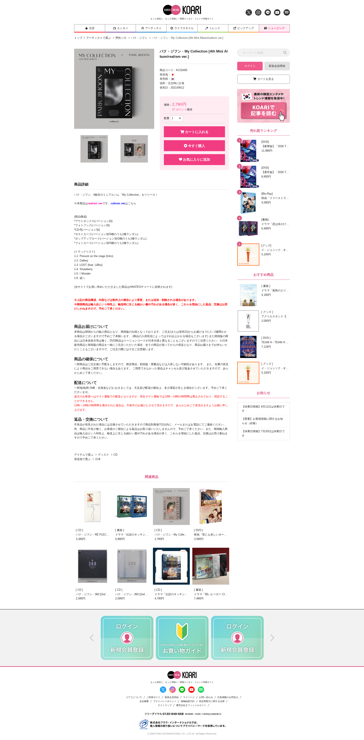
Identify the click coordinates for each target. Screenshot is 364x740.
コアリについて (134, 697)
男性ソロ (120, 37)
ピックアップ (245, 28)
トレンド (214, 28)
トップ (78, 37)
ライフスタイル (184, 28)
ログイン (250, 65)
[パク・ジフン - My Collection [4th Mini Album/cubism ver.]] (171, 506)
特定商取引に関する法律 (212, 701)
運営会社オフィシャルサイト (191, 705)
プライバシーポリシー (164, 701)
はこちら (123, 203)
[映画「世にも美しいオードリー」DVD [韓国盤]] (210, 506)
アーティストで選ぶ (98, 37)
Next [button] (272, 638)
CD (115, 454)
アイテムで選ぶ (83, 454)
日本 (98, 459)
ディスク (103, 454)
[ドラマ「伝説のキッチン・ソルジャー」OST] (171, 566)
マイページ (189, 697)
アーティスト (153, 28)
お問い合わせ (206, 697)
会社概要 (144, 701)
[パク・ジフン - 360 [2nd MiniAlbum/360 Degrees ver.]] (92, 566)
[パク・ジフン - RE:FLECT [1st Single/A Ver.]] (92, 506)
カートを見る (265, 79)
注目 (92, 28)
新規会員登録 (277, 65)
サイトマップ (165, 705)
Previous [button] (92, 638)
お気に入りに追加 (196, 159)
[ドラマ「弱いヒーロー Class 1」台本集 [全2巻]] (210, 566)
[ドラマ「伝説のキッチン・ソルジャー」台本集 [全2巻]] (132, 506)
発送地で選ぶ (82, 459)
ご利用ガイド (153, 697)
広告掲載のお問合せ (227, 697)
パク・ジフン (139, 37)
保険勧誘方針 (188, 701)
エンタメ (122, 28)
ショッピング (276, 28)
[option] (114, 89)
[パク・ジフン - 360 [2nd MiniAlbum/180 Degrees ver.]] (132, 566)
